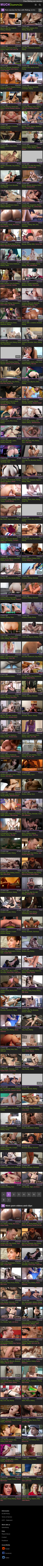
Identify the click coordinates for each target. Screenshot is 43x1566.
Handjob (3, 264)
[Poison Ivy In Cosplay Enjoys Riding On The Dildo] (32, 372)
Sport (33, 774)
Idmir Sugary (14, 638)
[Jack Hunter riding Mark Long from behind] (32, 844)
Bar (23, 48)
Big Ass (2, 28)
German (24, 147)
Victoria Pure (31, 187)
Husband (35, 283)
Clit (13, 283)
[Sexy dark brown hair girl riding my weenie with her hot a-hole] (10, 902)
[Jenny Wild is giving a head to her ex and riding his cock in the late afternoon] (32, 235)
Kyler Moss (8, 1441)
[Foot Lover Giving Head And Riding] (10, 510)
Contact (4, 1537)
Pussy (15, 48)
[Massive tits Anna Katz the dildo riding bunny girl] (10, 686)
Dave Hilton (4, 305)
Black (2, 244)
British (24, 283)
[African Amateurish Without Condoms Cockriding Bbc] (32, 313)
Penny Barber (29, 108)
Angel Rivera (31, 678)
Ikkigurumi (30, 560)
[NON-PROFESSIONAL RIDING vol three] (10, 844)
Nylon (15, 833)
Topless (34, 1499)
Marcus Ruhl (26, 874)
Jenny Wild (38, 244)
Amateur (24, 67)
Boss (7, 146)
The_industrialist (32, 265)
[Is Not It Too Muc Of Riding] (10, 1040)
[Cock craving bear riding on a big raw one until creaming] (10, 1391)
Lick (29, 1440)
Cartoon (27, 264)
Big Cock (3, 67)
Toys (23, 128)
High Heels (38, 362)
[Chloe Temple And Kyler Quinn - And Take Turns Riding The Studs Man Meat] (10, 58)
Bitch (23, 440)
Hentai (38, 264)
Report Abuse (6, 1534)
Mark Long (30, 854)
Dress (2, 87)
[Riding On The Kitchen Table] (32, 1001)
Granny (18, 1420)
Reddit (7, 1549)
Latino (9, 499)
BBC (26, 48)
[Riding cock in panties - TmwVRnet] (10, 608)
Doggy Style (4, 814)
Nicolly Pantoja (10, 108)
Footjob (31, 28)
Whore (29, 422)
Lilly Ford (28, 442)
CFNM (2, 794)
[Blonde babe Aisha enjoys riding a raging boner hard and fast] (32, 1371)
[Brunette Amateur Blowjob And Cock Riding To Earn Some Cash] (10, 195)
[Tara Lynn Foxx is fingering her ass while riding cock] (32, 1469)
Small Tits (30, 30)
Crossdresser (26, 362)
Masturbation (12, 951)
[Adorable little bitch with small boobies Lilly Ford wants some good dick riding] (32, 431)
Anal (23, 460)
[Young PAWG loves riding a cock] (10, 215)
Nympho (37, 48)
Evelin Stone (32, 306)
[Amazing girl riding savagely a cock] (10, 1001)
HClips (40, 26)
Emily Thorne (31, 972)
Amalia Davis (13, 717)
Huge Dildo (13, 598)
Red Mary (8, 1422)
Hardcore (10, 48)
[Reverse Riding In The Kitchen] (10, 922)
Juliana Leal (32, 167)
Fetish (39, 185)
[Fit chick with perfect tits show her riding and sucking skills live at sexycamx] (10, 1158)
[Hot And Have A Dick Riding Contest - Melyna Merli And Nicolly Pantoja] (10, 97)
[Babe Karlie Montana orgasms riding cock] (32, 1352)
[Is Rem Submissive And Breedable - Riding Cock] (10, 333)
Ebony (12, 990)
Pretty (29, 617)
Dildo (35, 342)
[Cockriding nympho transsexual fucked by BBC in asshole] (32, 38)
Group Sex (14, 107)
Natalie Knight (37, 403)
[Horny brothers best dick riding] (32, 942)
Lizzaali (9, 89)
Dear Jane (36, 285)
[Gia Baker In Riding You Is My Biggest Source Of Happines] (10, 431)
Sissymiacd (4, 404)
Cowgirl (33, 264)
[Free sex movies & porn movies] (11, 4)
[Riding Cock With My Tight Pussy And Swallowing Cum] (10, 411)
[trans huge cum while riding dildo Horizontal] (10, 824)
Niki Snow (25, 992)
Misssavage (14, 815)
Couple (8, 126)
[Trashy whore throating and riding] (10, 313)
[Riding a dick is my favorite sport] (32, 765)
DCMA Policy (6, 1513)
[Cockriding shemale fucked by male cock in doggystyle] (10, 19)
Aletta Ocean (31, 894)
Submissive (7, 344)
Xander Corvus (5, 758)
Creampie (25, 89)
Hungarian (33, 205)
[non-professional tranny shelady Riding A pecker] (32, 569)
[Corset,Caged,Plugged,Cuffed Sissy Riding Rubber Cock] (32, 686)
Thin (31, 1108)
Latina (14, 440)
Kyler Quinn (14, 69)
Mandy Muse (9, 1461)
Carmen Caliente (5, 285)
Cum (7, 421)
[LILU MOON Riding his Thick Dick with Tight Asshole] (32, 1177)
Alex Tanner (17, 1343)
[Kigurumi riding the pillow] (32, 549)
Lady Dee (17, 972)
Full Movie (34, 146)
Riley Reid (7, 874)
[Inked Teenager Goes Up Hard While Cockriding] (10, 156)
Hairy (8, 872)
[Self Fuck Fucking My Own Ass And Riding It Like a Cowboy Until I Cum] (10, 490)
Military (13, 1089)
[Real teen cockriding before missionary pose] (10, 1177)
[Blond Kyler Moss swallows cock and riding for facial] (10, 1430)
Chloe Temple (4, 70)
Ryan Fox (10, 383)
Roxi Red (3, 383)
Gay (11, 146)
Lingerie (13, 28)
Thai (40, 637)
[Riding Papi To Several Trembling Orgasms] (10, 785)
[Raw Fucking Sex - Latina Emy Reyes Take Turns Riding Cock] (32, 902)
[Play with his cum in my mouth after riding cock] (32, 411)
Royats (13, 835)
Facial (37, 67)
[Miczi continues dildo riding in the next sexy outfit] (32, 352)
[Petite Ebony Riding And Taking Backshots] (10, 981)
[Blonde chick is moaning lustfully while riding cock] (32, 1079)
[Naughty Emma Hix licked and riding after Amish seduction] (32, 1430)
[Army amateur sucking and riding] (10, 1079)
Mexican (11, 794)
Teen (2, 167)
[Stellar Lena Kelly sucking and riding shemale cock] (10, 1059)
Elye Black (3, 1345)
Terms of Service (7, 1517)
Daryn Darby (4, 226)
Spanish (7, 815)
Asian (29, 519)
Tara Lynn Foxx (26, 1481)
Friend (36, 401)
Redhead (16, 264)
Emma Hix (17, 364)
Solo (23, 344)
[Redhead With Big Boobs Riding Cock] (10, 254)
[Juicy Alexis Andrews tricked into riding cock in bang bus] (10, 1020)
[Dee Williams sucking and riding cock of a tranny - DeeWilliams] (32, 804)
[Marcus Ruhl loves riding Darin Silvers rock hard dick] (32, 863)
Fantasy (2, 69)
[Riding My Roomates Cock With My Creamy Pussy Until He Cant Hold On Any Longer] (10, 1099)
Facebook (8, 1553)
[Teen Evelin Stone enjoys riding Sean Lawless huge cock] (32, 294)
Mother (24, 794)
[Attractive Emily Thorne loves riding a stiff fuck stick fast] (32, 961)
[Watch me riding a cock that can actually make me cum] (32, 97)
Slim (33, 224)
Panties (2, 617)
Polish (24, 364)
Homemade (7, 1089)
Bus (29, 67)
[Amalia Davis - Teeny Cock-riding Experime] (10, 706)
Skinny (34, 1420)
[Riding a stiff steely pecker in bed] (10, 883)
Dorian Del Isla (15, 246)
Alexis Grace (8, 1382)
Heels (15, 146)
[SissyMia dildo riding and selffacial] (10, 392)
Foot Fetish (25, 28)
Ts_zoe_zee (30, 756)
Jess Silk (12, 658)
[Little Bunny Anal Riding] (32, 451)
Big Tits (8, 28)
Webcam (8, 206)
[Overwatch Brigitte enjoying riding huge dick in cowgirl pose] (32, 254)
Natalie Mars (4, 1071)
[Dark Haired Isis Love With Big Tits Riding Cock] (10, 38)
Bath (26, 656)
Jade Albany (26, 1500)
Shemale (8, 30)
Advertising (5, 1527)
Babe (2, 283)
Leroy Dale (25, 1110)
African (24, 323)
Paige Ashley (29, 128)
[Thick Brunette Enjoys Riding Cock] (32, 529)
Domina (34, 185)
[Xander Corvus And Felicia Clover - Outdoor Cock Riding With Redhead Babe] (10, 745)
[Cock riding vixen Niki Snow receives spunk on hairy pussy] (32, 981)
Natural (2, 697)
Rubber (29, 696)
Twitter (7, 1558)
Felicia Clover (15, 756)
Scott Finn (7, 1090)
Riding (2, 30)
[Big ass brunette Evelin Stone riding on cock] (10, 549)
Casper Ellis (8, 953)
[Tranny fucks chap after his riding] (32, 922)
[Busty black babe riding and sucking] (10, 235)
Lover (12, 519)
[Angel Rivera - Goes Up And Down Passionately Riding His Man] (32, 667)
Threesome (15, 303)
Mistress (24, 285)
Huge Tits (15, 696)
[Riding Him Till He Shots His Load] (10, 117)
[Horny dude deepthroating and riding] (32, 1312)
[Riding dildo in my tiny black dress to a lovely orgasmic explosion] (10, 78)
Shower (2, 776)
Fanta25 (18, 599)
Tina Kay (35, 835)
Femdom (9, 1381)
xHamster (18, 46)
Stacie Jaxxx (9, 1363)
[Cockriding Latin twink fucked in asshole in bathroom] (32, 647)
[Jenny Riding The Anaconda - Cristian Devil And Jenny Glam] (32, 195)
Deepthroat (15, 67)
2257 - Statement (7, 1520)
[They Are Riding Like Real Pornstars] (32, 588)
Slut (37, 224)
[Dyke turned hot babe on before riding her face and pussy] (10, 1489)
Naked (24, 1499)
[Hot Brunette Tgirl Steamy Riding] (32, 1138)
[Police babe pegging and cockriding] (32, 1391)
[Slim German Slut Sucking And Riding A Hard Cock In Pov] (32, 215)
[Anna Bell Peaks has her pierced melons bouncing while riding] (10, 1469)
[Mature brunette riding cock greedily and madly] (32, 706)
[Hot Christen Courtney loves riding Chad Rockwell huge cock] (10, 529)
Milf (36, 892)
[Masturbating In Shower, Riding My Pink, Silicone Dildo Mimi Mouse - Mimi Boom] (10, 765)
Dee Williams (26, 815)
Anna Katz (13, 697)
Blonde (9, 67)
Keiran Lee (9, 364)
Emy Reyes (33, 913)
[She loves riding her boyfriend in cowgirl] (10, 1138)
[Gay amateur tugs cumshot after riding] (10, 1332)
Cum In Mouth (26, 146)
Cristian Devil (26, 208)
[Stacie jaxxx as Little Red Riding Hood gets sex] (10, 1352)
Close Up (7, 637)
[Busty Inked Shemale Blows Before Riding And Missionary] (10, 569)
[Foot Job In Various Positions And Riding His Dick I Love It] (32, 19)
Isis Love (13, 49)
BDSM (24, 185)
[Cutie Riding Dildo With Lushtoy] (32, 333)
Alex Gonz (16, 224)
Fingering (28, 1479)
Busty (32, 67)
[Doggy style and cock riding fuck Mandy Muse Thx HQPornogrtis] (10, 1450)
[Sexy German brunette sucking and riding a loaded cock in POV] (32, 137)
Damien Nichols (16, 1090)
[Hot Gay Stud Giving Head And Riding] (10, 176)
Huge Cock (25, 305)
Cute (28, 126)
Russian (7, 599)
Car (23, 264)
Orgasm (13, 87)
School (2, 481)
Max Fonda (25, 1382)
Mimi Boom (9, 776)
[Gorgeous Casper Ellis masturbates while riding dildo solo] (10, 942)
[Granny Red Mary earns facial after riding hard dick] (10, 1411)
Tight (31, 1187)
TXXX (19, 26)
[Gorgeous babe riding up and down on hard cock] (32, 1118)
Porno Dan (10, 972)
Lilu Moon (36, 1187)
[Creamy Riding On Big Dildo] (10, 451)
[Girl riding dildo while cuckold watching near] (32, 274)
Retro (29, 147)
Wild (33, 244)
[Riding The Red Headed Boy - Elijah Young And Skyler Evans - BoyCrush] (32, 1059)
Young (10, 224)
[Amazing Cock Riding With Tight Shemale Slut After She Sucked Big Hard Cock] (32, 510)
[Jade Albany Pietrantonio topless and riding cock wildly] (32, 1489)
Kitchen (2, 933)
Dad (7, 362)
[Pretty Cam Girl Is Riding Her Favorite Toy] (32, 608)
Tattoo (7, 265)
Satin (6, 658)
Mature (30, 715)
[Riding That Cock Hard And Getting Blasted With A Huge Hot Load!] (10, 667)
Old (13, 1108)
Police (28, 1400)
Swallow (8, 481)
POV (36, 28)
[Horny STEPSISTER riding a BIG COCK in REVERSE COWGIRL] (10, 804)
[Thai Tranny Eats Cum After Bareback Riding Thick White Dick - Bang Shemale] (32, 627)
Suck (18, 244)
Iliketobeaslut (36, 422)
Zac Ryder (11, 305)
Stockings (39, 126)
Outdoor (7, 755)
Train (34, 107)
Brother (30, 87)
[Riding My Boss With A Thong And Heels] (10, 137)
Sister (2, 815)
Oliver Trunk (25, 1422)
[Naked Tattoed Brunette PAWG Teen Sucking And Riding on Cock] (10, 470)
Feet (10, 833)
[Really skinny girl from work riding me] (32, 1450)
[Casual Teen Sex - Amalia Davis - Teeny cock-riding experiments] (10, 726)
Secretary (3, 972)
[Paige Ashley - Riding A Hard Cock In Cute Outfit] (32, 117)
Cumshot (3, 48)
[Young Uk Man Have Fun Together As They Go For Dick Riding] (10, 1118)
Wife (23, 108)
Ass (1, 107)
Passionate (37, 676)
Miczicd (33, 364)
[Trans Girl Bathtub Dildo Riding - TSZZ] (32, 745)
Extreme (8, 1420)
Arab (1, 637)
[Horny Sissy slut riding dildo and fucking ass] (10, 588)
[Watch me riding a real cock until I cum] (10, 1371)
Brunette (35, 87)
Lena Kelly (12, 1071)
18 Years (3, 480)
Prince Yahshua (5, 246)
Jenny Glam (38, 206)
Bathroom (31, 656)
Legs (6, 794)
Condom (33, 323)
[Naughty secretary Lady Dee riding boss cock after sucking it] (10, 961)
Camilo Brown (9, 501)
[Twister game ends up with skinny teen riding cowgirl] (32, 1411)
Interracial (31, 48)
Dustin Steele (32, 1325)
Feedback (5, 1540)
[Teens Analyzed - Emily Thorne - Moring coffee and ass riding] (32, 1040)
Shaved (24, 206)
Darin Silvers (35, 874)
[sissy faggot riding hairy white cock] (32, 1020)
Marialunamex (14, 796)
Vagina (7, 49)
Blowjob (15, 539)
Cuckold (24, 107)
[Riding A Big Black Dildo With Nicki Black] (32, 490)
